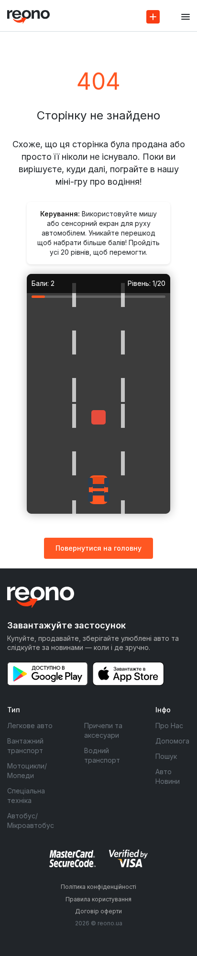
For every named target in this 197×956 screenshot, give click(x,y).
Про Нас (169, 725)
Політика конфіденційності (98, 886)
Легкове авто (30, 725)
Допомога (172, 741)
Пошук (166, 756)
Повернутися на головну (98, 548)
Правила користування (98, 899)
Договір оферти (98, 911)
